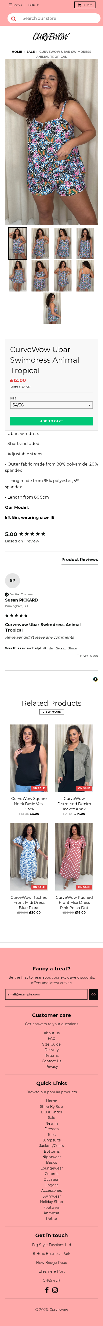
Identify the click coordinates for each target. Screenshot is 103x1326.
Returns (51, 1055)
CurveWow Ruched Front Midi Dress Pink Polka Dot (74, 902)
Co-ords (51, 1173)
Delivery (51, 1050)
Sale (51, 1117)
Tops (52, 1134)
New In (51, 1123)
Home (17, 52)
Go (94, 994)
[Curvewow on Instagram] (55, 1290)
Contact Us (51, 1061)
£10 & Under (51, 1112)
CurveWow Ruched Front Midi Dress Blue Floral (29, 902)
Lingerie (51, 1185)
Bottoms (52, 1151)
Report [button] (61, 648)
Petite (51, 1218)
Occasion (52, 1179)
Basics (51, 1162)
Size (13, 398)
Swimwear (51, 1196)
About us (52, 1033)
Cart (87, 5)
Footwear (51, 1207)
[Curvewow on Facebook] (47, 1290)
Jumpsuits (51, 1140)
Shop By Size (51, 1106)
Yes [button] (51, 648)
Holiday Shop (51, 1202)
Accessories (51, 1190)
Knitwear (51, 1213)
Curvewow (59, 1309)
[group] (51, 534)
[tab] (80, 560)
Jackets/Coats (51, 1145)
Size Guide (51, 1044)
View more (51, 711)
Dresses (51, 1129)
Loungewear (51, 1168)
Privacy (51, 1066)
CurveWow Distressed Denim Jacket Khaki (74, 803)
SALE (30, 52)
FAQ (52, 1038)
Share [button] (72, 648)
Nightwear (51, 1157)
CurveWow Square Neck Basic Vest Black (29, 803)
